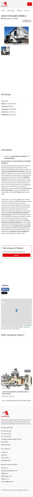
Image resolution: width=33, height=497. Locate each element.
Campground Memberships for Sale (11, 439)
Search (16, 255)
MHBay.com (4, 473)
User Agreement (6, 460)
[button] (16, 36)
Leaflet (20, 325)
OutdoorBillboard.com (7, 481)
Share (6, 285)
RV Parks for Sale (6, 431)
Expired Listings (5, 444)
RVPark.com (4, 468)
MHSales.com (5, 479)
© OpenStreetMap (27, 325)
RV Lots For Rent (6, 436)
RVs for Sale (4, 442)
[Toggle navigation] (29, 4)
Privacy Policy (5, 457)
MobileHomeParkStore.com (9, 470)
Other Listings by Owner (12, 335)
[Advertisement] (16, 72)
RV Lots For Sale (6, 433)
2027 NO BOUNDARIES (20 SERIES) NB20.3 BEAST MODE (16, 393)
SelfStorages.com (6, 476)
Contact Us (4, 452)
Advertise (4, 455)
